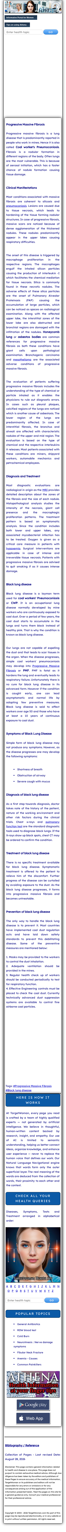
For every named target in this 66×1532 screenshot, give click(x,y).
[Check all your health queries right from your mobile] (33, 1396)
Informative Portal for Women (20, 17)
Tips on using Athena (16, 25)
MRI (45, 490)
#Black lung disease (19, 1090)
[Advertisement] (33, 79)
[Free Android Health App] (33, 1410)
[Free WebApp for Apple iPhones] (33, 1423)
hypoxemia (13, 548)
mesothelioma (22, 359)
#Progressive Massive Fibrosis (32, 1086)
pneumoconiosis (16, 205)
